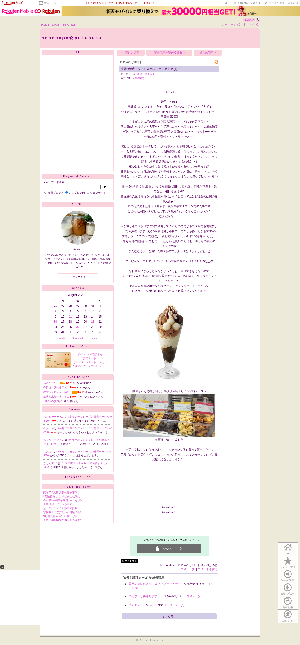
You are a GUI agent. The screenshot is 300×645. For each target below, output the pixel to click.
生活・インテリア (54, 3)
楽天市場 (293, 3)
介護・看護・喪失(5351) (143, 74)
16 (55, 321)
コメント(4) (188, 569)
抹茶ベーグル (51, 382)
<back (61, 338)
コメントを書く (208, 569)
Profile (78, 204)
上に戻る (287, 620)
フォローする (288, 567)
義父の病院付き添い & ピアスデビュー (153, 583)
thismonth (78, 338)
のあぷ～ (48, 428)
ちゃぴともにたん (54, 440)
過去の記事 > (207, 52)
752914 (249, 20)
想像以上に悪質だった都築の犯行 (63, 512)
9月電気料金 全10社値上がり (60, 516)
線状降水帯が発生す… (56, 396)
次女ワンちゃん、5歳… (57, 392)
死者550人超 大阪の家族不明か (61, 492)
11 (70, 316)
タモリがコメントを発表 (57, 504)
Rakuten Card (77, 346)
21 (92, 321)
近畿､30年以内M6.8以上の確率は (63, 520)
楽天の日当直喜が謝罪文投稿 (60, 508)
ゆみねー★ (50, 416)
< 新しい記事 (130, 52)
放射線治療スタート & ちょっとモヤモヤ (147, 69)
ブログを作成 (276, 3)
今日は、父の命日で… (56, 387)
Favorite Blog (78, 377)
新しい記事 (287, 593)
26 (77, 327)
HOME (45, 24)
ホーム (288, 553)
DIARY (56, 24)
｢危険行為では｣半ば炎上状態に (61, 496)
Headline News (77, 486)
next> (95, 338)
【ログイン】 (251, 24)
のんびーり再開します (143, 596)
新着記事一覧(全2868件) (169, 52)
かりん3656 (50, 463)
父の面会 (134, 605)
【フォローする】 (230, 24)
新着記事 (287, 607)
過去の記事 (287, 580)
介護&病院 (138, 78)
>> (247, 3)
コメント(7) (193, 596)
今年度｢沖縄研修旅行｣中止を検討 (63, 500)
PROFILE (69, 24)
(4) (175, 69)
